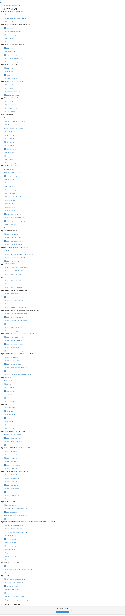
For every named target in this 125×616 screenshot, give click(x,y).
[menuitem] (1, 3)
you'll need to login (68, 610)
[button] (1, 1)
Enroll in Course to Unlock (62, 612)
